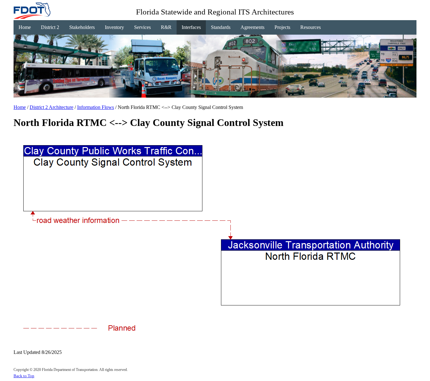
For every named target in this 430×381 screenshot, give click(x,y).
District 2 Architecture (51, 107)
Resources (310, 27)
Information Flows (95, 107)
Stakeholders (82, 27)
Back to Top (24, 375)
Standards (220, 27)
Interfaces (191, 27)
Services (142, 27)
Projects (282, 27)
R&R (166, 27)
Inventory (114, 27)
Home (25, 27)
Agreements (252, 27)
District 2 (50, 27)
